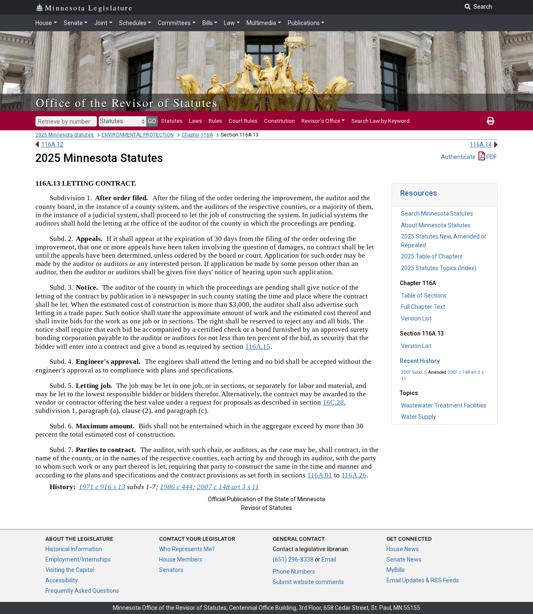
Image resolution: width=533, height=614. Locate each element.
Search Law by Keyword (380, 120)
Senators (171, 570)
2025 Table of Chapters (432, 256)
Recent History (420, 361)
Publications (304, 23)
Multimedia (261, 23)
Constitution (279, 120)
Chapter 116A (197, 135)
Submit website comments (308, 582)
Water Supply (418, 416)
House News (402, 549)
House (43, 23)
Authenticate (458, 157)
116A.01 (319, 475)
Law (229, 23)
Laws (195, 120)
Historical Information (73, 549)
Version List (416, 318)
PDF (491, 157)
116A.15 (257, 347)
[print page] (490, 120)
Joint (100, 23)
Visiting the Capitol (69, 570)
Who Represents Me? (187, 549)
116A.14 (481, 144)
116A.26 (353, 475)
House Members (180, 559)
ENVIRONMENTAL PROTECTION (138, 135)
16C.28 (333, 402)
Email (328, 559)
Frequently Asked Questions (82, 590)
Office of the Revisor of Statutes (127, 102)
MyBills (395, 570)
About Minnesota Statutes (436, 225)
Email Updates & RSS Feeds (422, 580)
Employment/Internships (78, 559)
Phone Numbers (294, 571)
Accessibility (61, 580)
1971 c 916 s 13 (102, 487)
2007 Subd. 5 (414, 372)
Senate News (403, 559)
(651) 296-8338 (293, 559)
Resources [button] (418, 193)
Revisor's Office (320, 120)
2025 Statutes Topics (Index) (438, 268)
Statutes (171, 120)
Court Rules (243, 120)
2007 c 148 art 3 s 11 (228, 487)
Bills (207, 23)
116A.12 (52, 144)
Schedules (133, 23)
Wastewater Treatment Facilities (443, 405)
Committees (174, 23)
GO (152, 121)
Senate (73, 23)
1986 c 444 (176, 487)
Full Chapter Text (423, 306)
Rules (215, 120)
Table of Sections (424, 295)
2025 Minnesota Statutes (64, 135)
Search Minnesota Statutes (437, 213)
